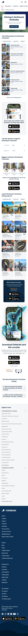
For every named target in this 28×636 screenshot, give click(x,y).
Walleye (22, 41)
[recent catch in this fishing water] (8, 211)
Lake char (16, 41)
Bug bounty (5, 553)
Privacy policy (5, 529)
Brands (4, 542)
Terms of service (6, 531)
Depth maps (5, 577)
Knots (3, 548)
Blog (3, 545)
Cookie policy (5, 555)
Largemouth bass (7, 41)
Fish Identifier (5, 572)
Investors (4, 523)
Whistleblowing (6, 534)
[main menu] (25, 2)
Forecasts (4, 569)
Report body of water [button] (7, 536)
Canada (2, 9)
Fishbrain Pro (5, 564)
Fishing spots (5, 574)
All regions (5, 591)
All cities (4, 593)
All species (5, 596)
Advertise (4, 526)
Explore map (14, 26)
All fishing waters (6, 599)
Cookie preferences (7, 558)
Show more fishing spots (14, 97)
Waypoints (4, 582)
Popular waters (6, 550)
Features (4, 567)
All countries (5, 588)
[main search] (22, 2)
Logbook (4, 580)
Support (4, 521)
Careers (4, 518)
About (3, 516)
